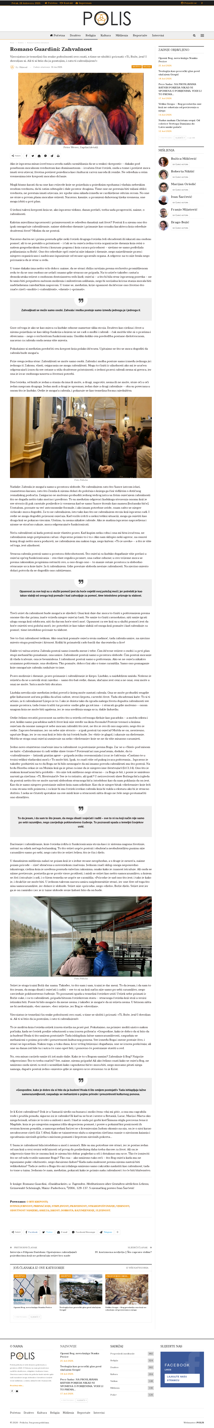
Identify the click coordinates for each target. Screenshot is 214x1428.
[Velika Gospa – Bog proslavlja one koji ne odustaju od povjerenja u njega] (126, 1289)
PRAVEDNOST (78, 1206)
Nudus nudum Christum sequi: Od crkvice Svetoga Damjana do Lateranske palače (179, 123)
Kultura (106, 35)
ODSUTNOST (18, 1210)
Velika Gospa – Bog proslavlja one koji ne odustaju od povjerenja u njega (179, 107)
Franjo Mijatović (184, 209)
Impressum (85, 3)
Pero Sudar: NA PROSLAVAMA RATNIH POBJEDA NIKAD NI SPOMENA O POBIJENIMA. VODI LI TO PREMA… (179, 89)
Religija (91, 35)
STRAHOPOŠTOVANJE (101, 1206)
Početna (52, 3)
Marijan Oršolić (183, 184)
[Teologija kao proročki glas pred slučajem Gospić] (81, 1289)
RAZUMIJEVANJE (84, 1210)
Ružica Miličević (184, 158)
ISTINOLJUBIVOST (21, 1206)
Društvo (75, 35)
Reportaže (140, 35)
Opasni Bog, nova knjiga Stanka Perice (177, 60)
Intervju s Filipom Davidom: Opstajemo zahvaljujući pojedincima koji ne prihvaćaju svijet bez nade (43, 1254)
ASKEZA (44, 1210)
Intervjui (158, 35)
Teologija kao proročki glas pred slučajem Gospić (179, 73)
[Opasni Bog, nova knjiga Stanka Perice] (35, 1289)
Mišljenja (122, 35)
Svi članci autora (180, 164)
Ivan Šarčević (181, 197)
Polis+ (113, 1395)
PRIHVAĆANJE (42, 1206)
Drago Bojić (180, 222)
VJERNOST (122, 1206)
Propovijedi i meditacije (118, 1276)
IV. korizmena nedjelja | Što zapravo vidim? (123, 1252)
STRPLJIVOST (60, 1206)
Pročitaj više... (17, 1385)
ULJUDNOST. (103, 1210)
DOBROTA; (67, 1210)
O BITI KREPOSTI (37, 1202)
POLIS (200, 1422)
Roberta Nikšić (182, 171)
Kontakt (68, 3)
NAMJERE (32, 1210)
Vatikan (114, 1381)
